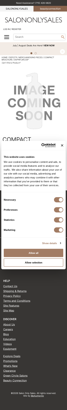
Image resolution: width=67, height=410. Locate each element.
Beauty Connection (15, 380)
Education (9, 339)
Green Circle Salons (15, 375)
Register (16, 29)
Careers (8, 329)
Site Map (8, 310)
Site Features (11, 305)
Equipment (9, 348)
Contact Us (10, 286)
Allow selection (33, 262)
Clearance (9, 370)
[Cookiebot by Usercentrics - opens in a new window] (42, 145)
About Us (9, 324)
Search (62, 37)
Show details (49, 243)
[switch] (58, 209)
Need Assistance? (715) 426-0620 (33, 3)
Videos (7, 344)
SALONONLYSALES (17, 8)
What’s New (10, 365)
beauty (50, 8)
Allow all (33, 253)
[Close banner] (62, 145)
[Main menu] (7, 37)
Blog (6, 334)
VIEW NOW (48, 45)
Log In (6, 29)
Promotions (10, 361)
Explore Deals (11, 356)
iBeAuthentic (37, 395)
